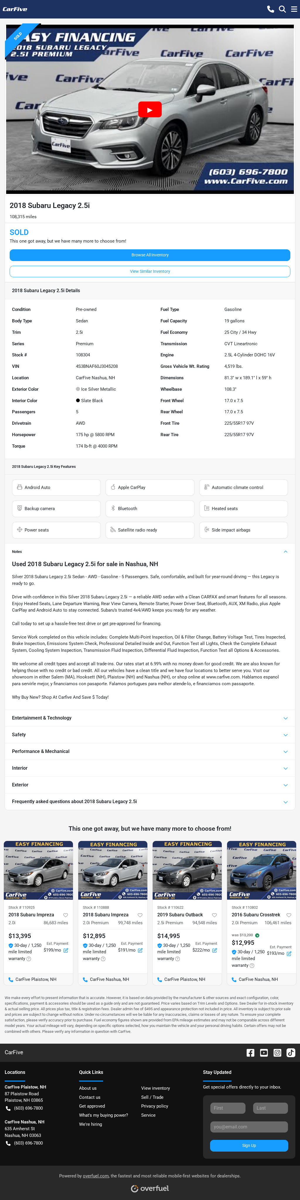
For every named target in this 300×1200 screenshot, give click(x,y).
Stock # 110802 (245, 907)
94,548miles (204, 922)
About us (88, 1088)
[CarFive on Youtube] (261, 1052)
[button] (271, 9)
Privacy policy (154, 1106)
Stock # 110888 (96, 907)
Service (148, 1115)
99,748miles (130, 922)
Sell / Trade (152, 1097)
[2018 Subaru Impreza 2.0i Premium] (112, 870)
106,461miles (278, 922)
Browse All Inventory (150, 255)
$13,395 (19, 936)
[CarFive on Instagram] (275, 1052)
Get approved (92, 1106)
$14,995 (168, 936)
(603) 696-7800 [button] (28, 1108)
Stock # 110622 (170, 907)
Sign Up (249, 1145)
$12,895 (94, 936)
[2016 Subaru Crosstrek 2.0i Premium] (261, 870)
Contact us (89, 1097)
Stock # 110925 (21, 907)
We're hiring (90, 1124)
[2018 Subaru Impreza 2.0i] (38, 870)
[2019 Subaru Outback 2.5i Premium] (187, 870)
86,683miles (56, 922)
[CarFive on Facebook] (248, 1052)
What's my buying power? (103, 1115)
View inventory (155, 1088)
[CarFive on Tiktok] (288, 1052)
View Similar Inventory (150, 271)
